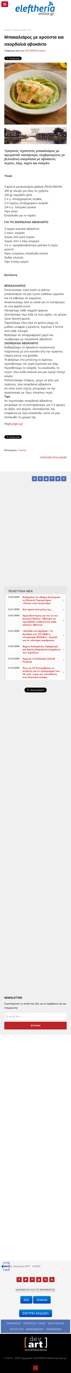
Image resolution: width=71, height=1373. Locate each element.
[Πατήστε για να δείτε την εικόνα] (35, 93)
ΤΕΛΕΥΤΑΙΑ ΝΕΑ (20, 591)
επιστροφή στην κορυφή (53, 457)
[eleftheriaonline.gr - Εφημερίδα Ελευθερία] (35, 9)
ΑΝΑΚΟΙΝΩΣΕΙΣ (35, 1329)
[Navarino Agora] (35, 135)
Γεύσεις (22, 450)
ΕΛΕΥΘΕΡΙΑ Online (35, 50)
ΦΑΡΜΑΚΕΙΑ (14, 1323)
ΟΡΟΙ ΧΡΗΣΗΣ (56, 1323)
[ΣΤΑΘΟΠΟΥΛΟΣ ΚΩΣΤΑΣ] (35, 1343)
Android (42, 1300)
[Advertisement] (35, 787)
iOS (26, 1300)
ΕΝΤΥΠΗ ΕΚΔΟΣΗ (36, 1313)
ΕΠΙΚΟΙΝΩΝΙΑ (54, 1329)
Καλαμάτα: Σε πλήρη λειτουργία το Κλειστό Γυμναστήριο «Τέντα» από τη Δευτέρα (41, 600)
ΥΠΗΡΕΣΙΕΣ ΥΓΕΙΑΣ (34, 1323)
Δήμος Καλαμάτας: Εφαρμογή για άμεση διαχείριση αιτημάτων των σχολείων (42, 649)
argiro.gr (18, 424)
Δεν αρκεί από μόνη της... (38, 609)
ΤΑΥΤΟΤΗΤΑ (16, 1329)
